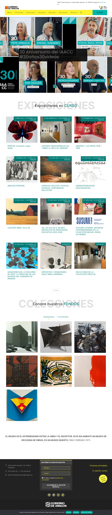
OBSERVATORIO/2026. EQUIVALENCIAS (85, 187)
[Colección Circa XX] (56, 371)
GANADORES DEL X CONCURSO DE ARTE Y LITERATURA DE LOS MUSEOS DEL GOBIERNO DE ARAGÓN (22, 275)
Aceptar (68, 512)
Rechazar (76, 512)
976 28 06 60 (25, 471)
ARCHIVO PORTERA (16, 186)
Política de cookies (86, 512)
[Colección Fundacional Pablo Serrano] (56, 337)
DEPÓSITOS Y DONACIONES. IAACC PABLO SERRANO (54, 273)
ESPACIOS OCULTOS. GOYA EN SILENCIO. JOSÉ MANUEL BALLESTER (55, 188)
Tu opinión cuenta (99, 471)
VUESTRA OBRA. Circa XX (19, 228)
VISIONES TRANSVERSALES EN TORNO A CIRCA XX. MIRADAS (55, 147)
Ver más (56, 290)
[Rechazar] (110, 512)
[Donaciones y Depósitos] (22, 371)
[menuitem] (10, 12)
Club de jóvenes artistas (103, 479)
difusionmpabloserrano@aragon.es (20, 475)
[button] (81, 13)
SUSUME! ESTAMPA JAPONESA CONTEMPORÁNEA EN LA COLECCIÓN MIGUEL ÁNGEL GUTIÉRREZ (89, 231)
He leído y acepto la (52, 479)
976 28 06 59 (13, 471)
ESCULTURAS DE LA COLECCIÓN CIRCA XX (85, 273)
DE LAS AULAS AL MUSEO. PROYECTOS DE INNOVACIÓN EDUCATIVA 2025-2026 (55, 230)
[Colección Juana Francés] (90, 337)
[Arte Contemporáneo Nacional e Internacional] (22, 405)
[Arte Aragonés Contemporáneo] (90, 371)
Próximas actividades (98, 466)
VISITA (101, 12)
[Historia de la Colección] (22, 337)
